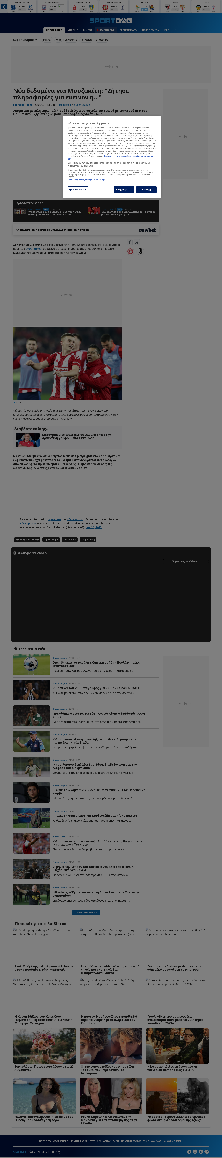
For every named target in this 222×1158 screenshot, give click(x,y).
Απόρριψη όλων (123, 189)
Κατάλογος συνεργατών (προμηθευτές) (86, 180)
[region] (112, 157)
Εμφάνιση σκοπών (78, 189)
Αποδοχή (146, 189)
